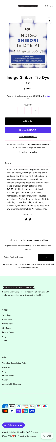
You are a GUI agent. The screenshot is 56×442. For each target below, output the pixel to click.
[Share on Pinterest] (30, 220)
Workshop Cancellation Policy (14, 363)
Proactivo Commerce (27, 435)
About (4, 340)
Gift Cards (6, 328)
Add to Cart (28, 120)
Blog (4, 336)
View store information (28, 152)
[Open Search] (46, 6)
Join (46, 257)
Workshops (6, 315)
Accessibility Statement (11, 383)
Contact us (27, 214)
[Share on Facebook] (26, 220)
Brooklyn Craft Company (28, 432)
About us (5, 367)
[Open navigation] (8, 6)
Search (5, 379)
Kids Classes (7, 319)
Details (8, 163)
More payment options (28, 136)
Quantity (28, 104)
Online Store (7, 323)
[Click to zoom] (49, 20)
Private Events (7, 332)
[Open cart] (51, 6)
